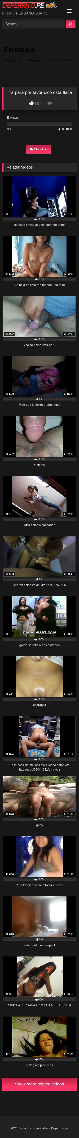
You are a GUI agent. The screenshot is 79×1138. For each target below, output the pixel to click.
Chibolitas (41, 149)
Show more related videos (39, 1084)
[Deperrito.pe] (32, 6)
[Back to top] (65, 1125)
